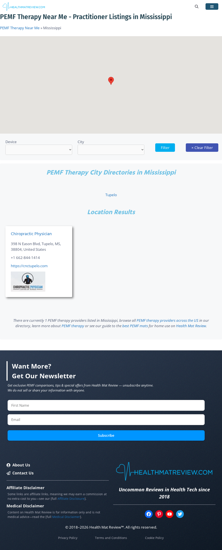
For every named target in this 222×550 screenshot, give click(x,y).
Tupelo (111, 194)
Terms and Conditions (111, 538)
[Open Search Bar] (197, 6)
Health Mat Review (191, 325)
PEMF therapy (73, 325)
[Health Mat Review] (24, 6)
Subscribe (106, 435)
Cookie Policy (154, 538)
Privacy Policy (67, 538)
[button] (111, 81)
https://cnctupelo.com (29, 265)
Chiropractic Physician (31, 234)
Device (11, 141)
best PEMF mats (135, 325)
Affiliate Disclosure (71, 499)
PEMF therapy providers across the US (167, 320)
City (81, 141)
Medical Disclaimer (66, 517)
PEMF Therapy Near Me (20, 27)
